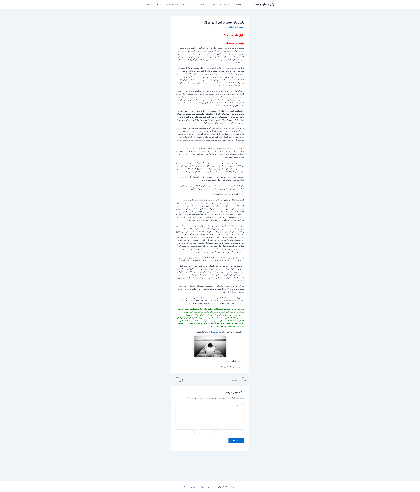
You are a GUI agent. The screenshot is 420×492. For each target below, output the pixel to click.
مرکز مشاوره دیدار (264, 4)
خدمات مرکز (199, 4)
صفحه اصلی (238, 4)
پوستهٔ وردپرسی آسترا (192, 486)
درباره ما (158, 4)
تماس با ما (185, 4)
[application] (221, 4)
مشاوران (213, 4)
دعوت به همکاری (171, 4)
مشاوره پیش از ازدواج (213, 332)
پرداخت (149, 4)
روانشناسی (226, 4)
